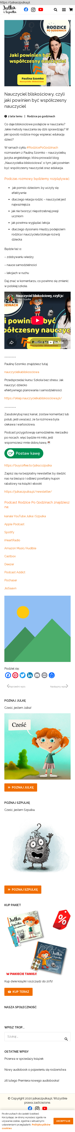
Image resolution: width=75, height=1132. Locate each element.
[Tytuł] (37, 629)
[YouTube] (40, 9)
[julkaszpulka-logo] (10, 9)
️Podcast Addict (14, 572)
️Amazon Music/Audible (20, 548)
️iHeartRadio (12, 540)
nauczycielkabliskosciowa (21, 372)
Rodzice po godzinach (41, 116)
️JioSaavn (10, 588)
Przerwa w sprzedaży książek (24, 1058)
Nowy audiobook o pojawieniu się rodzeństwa (35, 1069)
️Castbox (10, 556)
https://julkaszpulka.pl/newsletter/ (28, 491)
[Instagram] (33, 9)
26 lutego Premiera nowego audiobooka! (31, 1080)
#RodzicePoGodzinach (42, 147)
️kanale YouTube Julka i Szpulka (25, 516)
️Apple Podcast (14, 524)
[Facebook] (26, 9)
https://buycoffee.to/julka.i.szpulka (28, 465)
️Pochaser (10, 580)
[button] (55, 9)
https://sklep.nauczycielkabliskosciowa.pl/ (33, 398)
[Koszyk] (70, 9)
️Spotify (9, 532)
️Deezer (9, 564)
